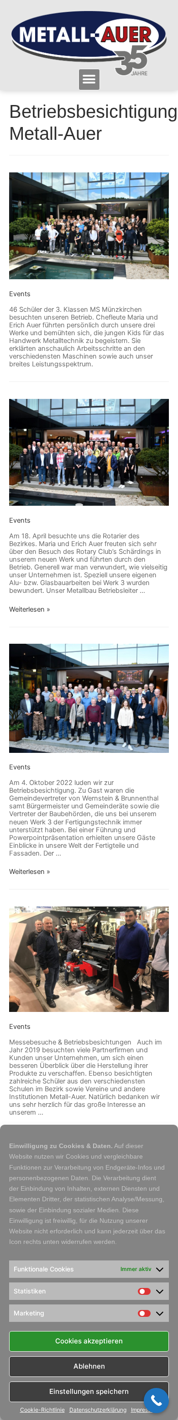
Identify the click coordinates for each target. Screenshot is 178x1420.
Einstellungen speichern (89, 1391)
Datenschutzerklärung (97, 1410)
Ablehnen (89, 1366)
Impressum (144, 1410)
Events (20, 294)
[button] (89, 79)
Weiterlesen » (29, 609)
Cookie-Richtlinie (42, 1410)
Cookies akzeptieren (89, 1341)
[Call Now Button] (156, 1400)
